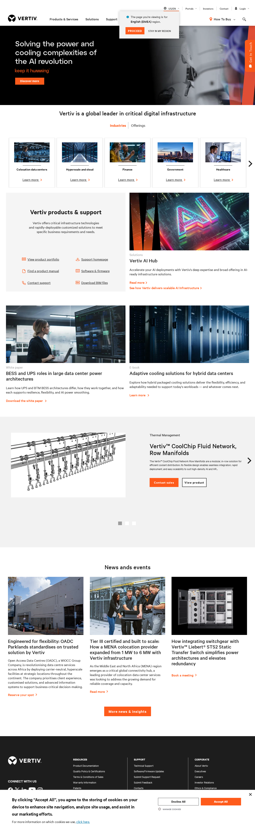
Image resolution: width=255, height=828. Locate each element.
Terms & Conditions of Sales (88, 776)
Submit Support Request (147, 776)
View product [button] (194, 482)
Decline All (178, 801)
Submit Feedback (143, 782)
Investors (208, 8)
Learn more (31, 179)
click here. (83, 821)
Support (111, 19)
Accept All (221, 801)
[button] (48, 259)
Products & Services (64, 19)
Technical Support (143, 765)
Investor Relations (204, 782)
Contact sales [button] (164, 482)
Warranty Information (84, 782)
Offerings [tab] (138, 125)
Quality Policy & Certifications (89, 771)
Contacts (138, 788)
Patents (77, 788)
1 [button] (120, 523)
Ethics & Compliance (206, 788)
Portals (189, 8)
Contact (224, 8)
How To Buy (222, 19)
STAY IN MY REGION (159, 31)
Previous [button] (5, 163)
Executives (200, 771)
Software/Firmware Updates (149, 771)
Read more (136, 282)
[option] (32, 163)
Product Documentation (86, 765)
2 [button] (127, 523)
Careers (199, 776)
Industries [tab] (118, 125)
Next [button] (250, 163)
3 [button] (134, 523)
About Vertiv (201, 765)
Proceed (135, 31)
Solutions (92, 19)
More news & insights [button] (128, 711)
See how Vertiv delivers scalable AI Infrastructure (164, 288)
